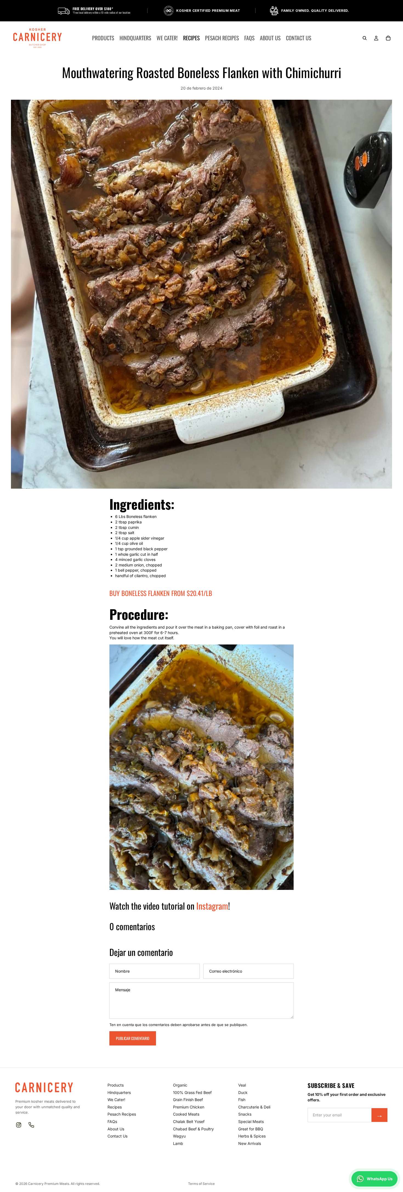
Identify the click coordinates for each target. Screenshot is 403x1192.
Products (115, 1085)
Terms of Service (201, 1184)
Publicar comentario (132, 1038)
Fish (241, 1099)
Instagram (212, 905)
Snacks (244, 1114)
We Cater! (116, 1099)
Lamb (178, 1143)
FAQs (112, 1121)
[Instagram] (18, 1125)
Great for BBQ (250, 1129)
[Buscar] (365, 38)
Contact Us (117, 1136)
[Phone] (31, 1125)
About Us (115, 1129)
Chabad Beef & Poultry (193, 1129)
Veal (242, 1085)
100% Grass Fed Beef (192, 1092)
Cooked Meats (186, 1114)
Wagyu (179, 1136)
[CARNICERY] (47, 1087)
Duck (243, 1092)
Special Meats (251, 1121)
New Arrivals (249, 1143)
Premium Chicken (188, 1107)
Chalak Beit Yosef (189, 1121)
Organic (180, 1085)
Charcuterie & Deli (254, 1107)
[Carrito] (388, 38)
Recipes (114, 1107)
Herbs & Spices (252, 1136)
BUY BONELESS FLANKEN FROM (160, 593)
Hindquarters (119, 1092)
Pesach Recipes (121, 1114)
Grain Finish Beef (188, 1099)
